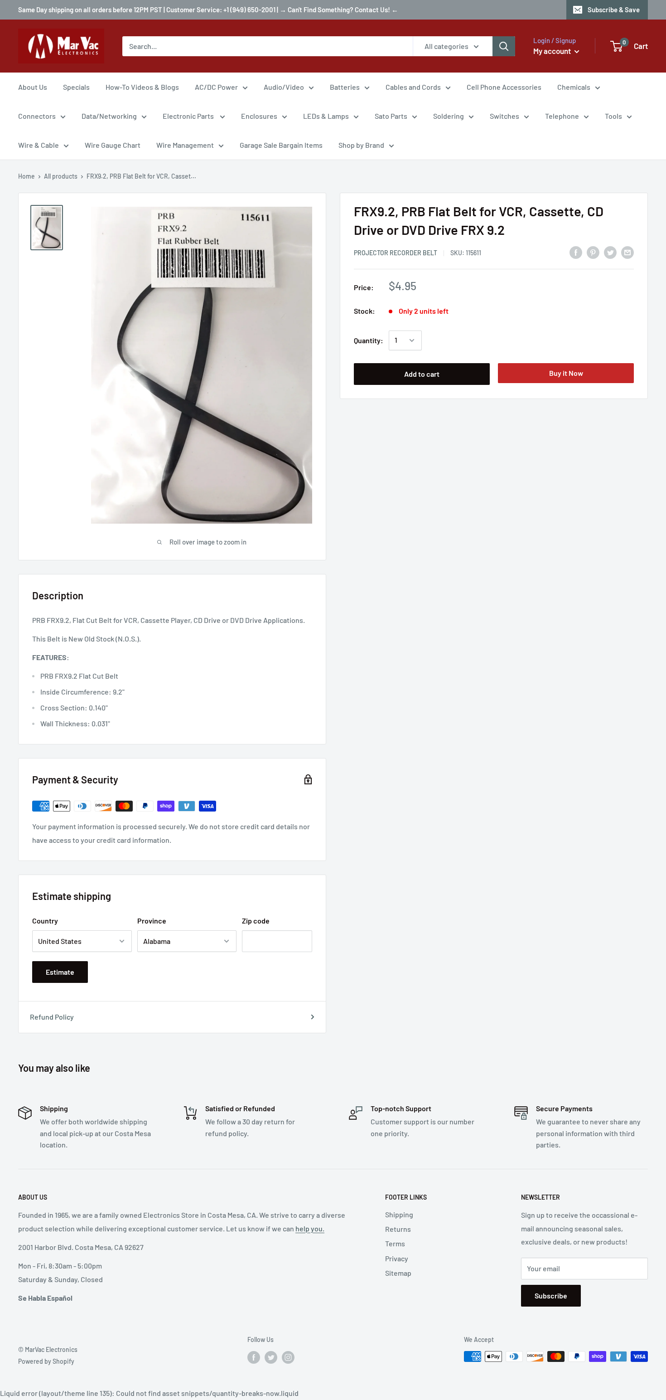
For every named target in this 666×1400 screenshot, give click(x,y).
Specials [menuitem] (76, 87)
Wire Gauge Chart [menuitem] (112, 145)
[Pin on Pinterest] (593, 252)
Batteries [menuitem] (345, 87)
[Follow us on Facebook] (253, 1357)
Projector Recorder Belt (395, 253)
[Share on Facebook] (575, 252)
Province (151, 920)
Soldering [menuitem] (448, 116)
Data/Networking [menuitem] (109, 116)
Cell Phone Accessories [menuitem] (504, 87)
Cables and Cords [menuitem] (413, 87)
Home (26, 176)
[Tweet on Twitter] (610, 252)
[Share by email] (627, 252)
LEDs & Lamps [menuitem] (326, 116)
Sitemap (398, 1273)
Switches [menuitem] (504, 116)
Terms (395, 1243)
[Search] (503, 46)
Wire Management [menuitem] (185, 145)
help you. (309, 1228)
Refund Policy (52, 1016)
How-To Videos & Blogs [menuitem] (142, 87)
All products (60, 176)
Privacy (396, 1258)
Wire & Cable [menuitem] (38, 145)
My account (552, 50)
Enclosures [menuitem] (259, 116)
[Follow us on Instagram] (288, 1357)
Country (45, 920)
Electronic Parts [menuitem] (189, 116)
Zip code (256, 920)
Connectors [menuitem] (37, 116)
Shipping (399, 1214)
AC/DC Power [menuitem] (216, 87)
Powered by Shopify (46, 1361)
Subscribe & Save (614, 9)
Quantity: (368, 340)
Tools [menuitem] (613, 116)
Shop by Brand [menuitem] (361, 145)
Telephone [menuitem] (562, 116)
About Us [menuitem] (32, 87)
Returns (398, 1229)
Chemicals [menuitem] (573, 87)
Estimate (60, 971)
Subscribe (551, 1295)
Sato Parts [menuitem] (391, 116)
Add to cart (421, 373)
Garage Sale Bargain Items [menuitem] (281, 145)
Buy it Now (566, 373)
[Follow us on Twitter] (271, 1357)
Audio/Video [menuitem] (284, 87)
